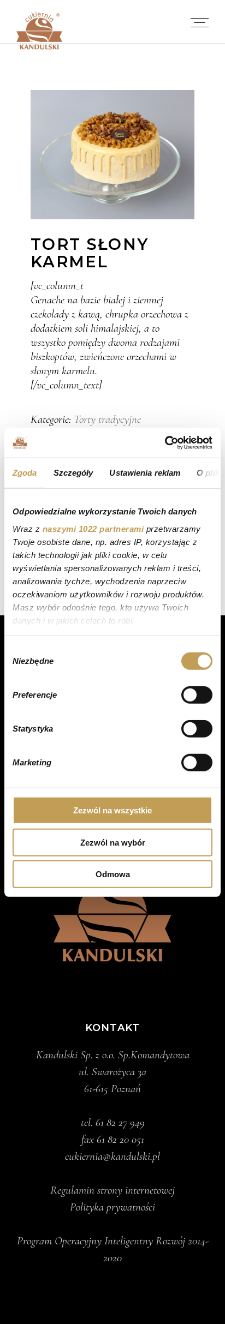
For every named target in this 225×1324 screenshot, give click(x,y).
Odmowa (113, 874)
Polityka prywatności (112, 1207)
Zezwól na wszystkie (112, 810)
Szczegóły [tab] (73, 472)
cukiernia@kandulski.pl (112, 1156)
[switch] (196, 695)
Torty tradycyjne (107, 419)
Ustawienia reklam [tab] (144, 472)
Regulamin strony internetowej (112, 1190)
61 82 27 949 (120, 1122)
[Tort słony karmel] (112, 154)
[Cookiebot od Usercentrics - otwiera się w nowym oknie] (164, 442)
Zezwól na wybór (112, 842)
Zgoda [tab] (25, 472)
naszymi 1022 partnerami (93, 528)
